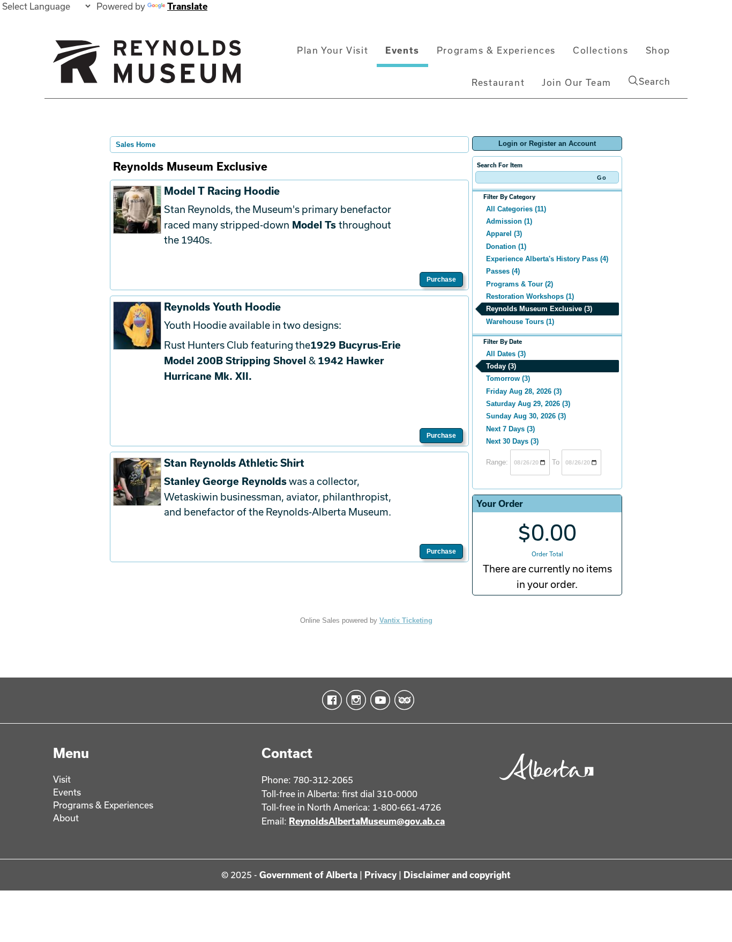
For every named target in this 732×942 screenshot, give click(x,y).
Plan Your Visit (332, 50)
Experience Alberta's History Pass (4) (547, 259)
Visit (62, 779)
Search (654, 81)
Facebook (330, 700)
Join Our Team (576, 82)
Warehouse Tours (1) (520, 322)
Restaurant (498, 82)
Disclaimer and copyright (457, 875)
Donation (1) (506, 246)
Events (402, 50)
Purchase (441, 279)
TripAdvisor (402, 700)
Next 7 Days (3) (510, 429)
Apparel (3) (504, 234)
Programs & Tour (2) (519, 284)
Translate (187, 6)
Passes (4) (503, 271)
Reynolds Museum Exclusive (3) (539, 309)
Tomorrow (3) (508, 378)
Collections (601, 50)
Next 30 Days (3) (512, 441)
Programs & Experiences (496, 50)
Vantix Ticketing (405, 620)
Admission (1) (509, 221)
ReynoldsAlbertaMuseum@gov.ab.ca (367, 821)
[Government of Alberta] (543, 783)
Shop (658, 50)
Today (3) (501, 366)
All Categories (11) (516, 209)
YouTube (378, 700)
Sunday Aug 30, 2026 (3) (526, 416)
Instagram (354, 700)
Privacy (380, 875)
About (66, 818)
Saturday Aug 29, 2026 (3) (528, 404)
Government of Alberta (308, 875)
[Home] (147, 66)
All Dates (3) (506, 354)
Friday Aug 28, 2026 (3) (524, 391)
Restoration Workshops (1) (530, 296)
